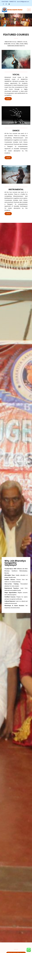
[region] (16, 19)
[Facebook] (3, 4)
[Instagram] (6, 4)
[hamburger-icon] (29, 10)
